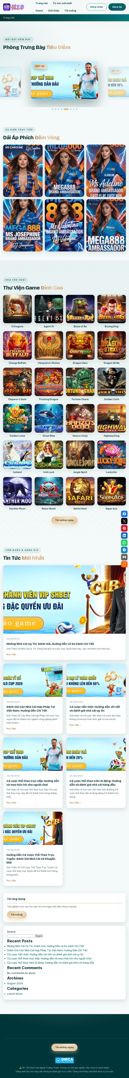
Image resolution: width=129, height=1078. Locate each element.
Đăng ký (117, 7)
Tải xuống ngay (64, 520)
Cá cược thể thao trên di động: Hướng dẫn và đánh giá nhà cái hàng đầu (50, 962)
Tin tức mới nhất (62, 3)
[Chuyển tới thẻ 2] (55, 109)
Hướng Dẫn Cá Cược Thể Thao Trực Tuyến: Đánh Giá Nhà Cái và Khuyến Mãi (30, 858)
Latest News (14, 993)
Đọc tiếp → (12, 654)
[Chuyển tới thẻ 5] (66, 109)
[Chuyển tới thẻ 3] (58, 109)
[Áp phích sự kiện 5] (64, 225)
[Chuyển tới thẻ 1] (52, 109)
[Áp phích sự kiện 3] (106, 171)
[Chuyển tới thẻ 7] (73, 109)
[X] (124, 521)
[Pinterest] (124, 528)
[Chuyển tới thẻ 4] (61, 109)
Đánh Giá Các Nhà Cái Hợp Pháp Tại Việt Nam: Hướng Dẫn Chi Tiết (47, 950)
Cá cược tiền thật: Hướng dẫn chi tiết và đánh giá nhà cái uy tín (45, 954)
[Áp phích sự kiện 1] (23, 171)
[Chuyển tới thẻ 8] (76, 109)
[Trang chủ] (16, 7)
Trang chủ (42, 3)
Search (11, 931)
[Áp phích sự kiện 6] (106, 225)
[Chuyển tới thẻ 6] (70, 109)
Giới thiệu (53, 10)
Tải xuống (70, 10)
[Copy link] (124, 564)
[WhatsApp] (124, 543)
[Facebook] (124, 514)
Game (39, 10)
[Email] (124, 557)
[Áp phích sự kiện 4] (23, 225)
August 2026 (15, 983)
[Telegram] (124, 550)
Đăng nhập (96, 7)
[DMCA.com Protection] (64, 1060)
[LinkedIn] (124, 535)
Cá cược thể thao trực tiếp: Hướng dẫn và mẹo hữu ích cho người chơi (49, 958)
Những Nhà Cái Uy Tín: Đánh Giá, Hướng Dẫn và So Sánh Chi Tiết (50, 644)
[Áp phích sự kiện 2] (64, 171)
